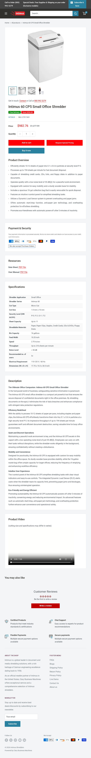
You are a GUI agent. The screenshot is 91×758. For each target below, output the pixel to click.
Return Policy (55, 672)
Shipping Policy (56, 668)
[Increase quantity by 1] (32, 133)
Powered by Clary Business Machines (18, 750)
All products (15, 23)
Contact (22, 101)
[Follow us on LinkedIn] (24, 740)
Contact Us (54, 683)
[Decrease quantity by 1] (20, 133)
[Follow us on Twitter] (11, 740)
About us (53, 687)
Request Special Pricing (65, 143)
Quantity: (12, 134)
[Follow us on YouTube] (20, 740)
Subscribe (12, 724)
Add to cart (26, 143)
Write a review (45, 606)
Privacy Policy (55, 675)
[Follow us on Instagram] (15, 740)
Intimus (11, 117)
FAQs (52, 660)
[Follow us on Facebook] (6, 740)
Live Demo (54, 679)
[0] (84, 13)
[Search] (75, 13)
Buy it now (26, 150)
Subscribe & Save (79, 4)
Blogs (52, 664)
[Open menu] (6, 13)
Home (7, 23)
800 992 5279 (40, 101)
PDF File (22, 267)
